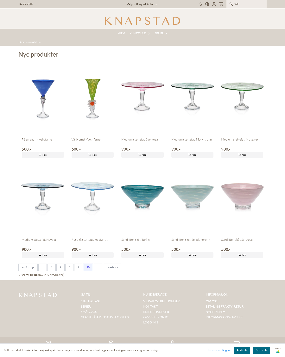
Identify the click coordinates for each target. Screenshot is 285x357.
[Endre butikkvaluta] (201, 4)
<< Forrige (28, 267)
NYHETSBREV (215, 311)
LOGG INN (150, 322)
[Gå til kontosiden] (214, 4)
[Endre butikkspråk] (207, 4)
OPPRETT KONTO (155, 317)
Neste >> (112, 267)
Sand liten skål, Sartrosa (237, 239)
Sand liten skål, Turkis (135, 239)
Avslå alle (242, 350)
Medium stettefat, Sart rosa (139, 139)
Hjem (21, 42)
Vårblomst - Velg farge (86, 139)
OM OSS (211, 301)
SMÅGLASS (89, 311)
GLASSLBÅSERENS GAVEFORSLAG (105, 317)
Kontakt (150, 306)
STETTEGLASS (90, 301)
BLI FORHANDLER (156, 311)
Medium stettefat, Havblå (39, 239)
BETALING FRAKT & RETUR (225, 306)
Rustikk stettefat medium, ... (90, 239)
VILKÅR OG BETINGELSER (161, 301)
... (42, 267)
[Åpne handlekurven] (221, 4)
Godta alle (262, 350)
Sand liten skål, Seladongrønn (190, 239)
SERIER (86, 306)
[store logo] (142, 21)
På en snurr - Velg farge (37, 139)
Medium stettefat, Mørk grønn (191, 139)
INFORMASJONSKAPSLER (224, 317)
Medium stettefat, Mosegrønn (241, 139)
